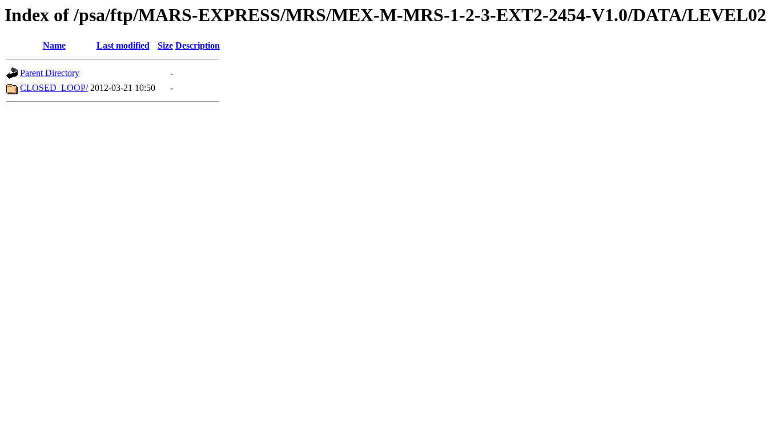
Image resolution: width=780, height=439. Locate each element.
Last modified (123, 45)
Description (197, 45)
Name (54, 45)
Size (165, 45)
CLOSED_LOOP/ (54, 88)
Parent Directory (49, 73)
